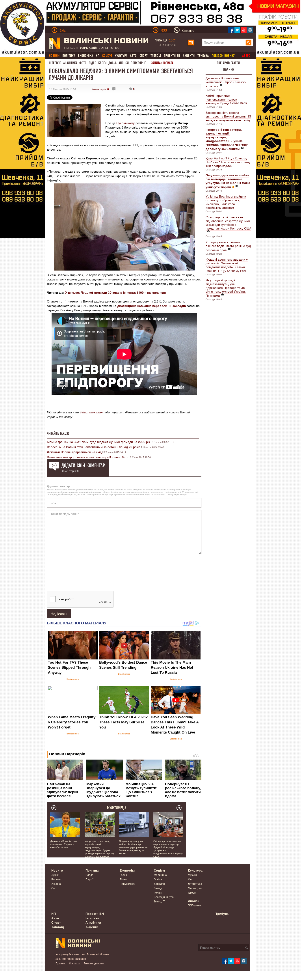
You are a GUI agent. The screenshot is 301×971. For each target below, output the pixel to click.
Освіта (158, 879)
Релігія (158, 892)
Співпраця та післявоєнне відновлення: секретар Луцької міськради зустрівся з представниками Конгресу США (228, 222)
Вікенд (158, 888)
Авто (133, 55)
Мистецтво (195, 888)
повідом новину (223, 55)
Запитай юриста (162, 63)
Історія (192, 892)
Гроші (123, 875)
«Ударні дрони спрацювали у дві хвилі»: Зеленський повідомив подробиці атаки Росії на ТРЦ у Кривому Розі (227, 265)
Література (195, 883)
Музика (192, 875)
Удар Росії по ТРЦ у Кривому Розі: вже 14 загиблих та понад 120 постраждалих (228, 162)
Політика (68, 55)
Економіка (85, 55)
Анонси (124, 63)
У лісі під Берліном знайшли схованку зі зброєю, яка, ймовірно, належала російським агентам (226, 202)
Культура (121, 55)
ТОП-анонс (195, 905)
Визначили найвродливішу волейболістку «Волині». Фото (88, 457)
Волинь (56, 879)
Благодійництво (164, 897)
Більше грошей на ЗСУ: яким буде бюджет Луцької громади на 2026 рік (98, 441)
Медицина (160, 875)
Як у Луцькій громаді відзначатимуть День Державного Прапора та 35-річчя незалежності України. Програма (226, 288)
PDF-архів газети (228, 63)
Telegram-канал (91, 412)
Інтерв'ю (55, 63)
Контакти (74, 963)
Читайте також (58, 433)
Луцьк (54, 875)
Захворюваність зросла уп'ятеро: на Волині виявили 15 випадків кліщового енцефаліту (228, 116)
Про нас (61, 963)
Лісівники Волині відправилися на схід (74, 452)
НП (97, 55)
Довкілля (159, 883)
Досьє (112, 63)
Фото (83, 63)
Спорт (143, 55)
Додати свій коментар (83, 465)
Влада (89, 875)
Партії (89, 879)
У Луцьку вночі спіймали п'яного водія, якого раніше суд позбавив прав (228, 246)
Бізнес (124, 879)
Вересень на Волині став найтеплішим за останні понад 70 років (93, 446)
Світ (54, 888)
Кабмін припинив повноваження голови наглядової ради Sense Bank (226, 99)
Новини (228, 69)
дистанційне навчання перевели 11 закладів (151, 305)
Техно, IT (159, 901)
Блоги (102, 63)
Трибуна (203, 55)
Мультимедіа (116, 807)
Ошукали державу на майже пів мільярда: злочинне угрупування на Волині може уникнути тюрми (133, 847)
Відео (92, 63)
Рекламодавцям (94, 963)
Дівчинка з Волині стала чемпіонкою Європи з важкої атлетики (226, 82)
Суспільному (125, 123)
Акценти (189, 55)
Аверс (246, 55)
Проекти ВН (172, 55)
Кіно (190, 879)
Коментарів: (100, 89)
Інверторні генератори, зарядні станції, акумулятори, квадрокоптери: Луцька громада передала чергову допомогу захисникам (100, 848)
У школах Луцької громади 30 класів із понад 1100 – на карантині (116, 292)
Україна (56, 883)
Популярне (138, 63)
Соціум (159, 870)
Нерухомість (127, 883)
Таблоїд (155, 55)
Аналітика (70, 63)
